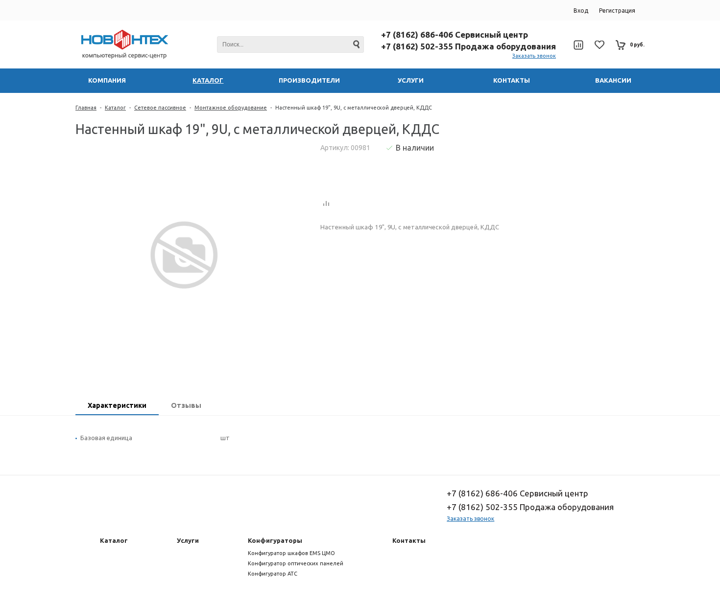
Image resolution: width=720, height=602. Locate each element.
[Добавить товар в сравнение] (326, 204)
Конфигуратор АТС (272, 574)
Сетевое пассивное (160, 108)
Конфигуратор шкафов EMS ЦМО (291, 553)
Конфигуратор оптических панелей (295, 563)
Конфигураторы (275, 540)
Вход (581, 10)
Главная (85, 108)
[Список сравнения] (578, 45)
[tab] (117, 406)
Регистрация (617, 10)
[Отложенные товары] (599, 44)
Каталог (115, 108)
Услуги (188, 540)
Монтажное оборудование (230, 108)
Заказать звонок (534, 56)
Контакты (409, 540)
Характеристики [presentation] (117, 405)
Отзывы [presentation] (186, 405)
